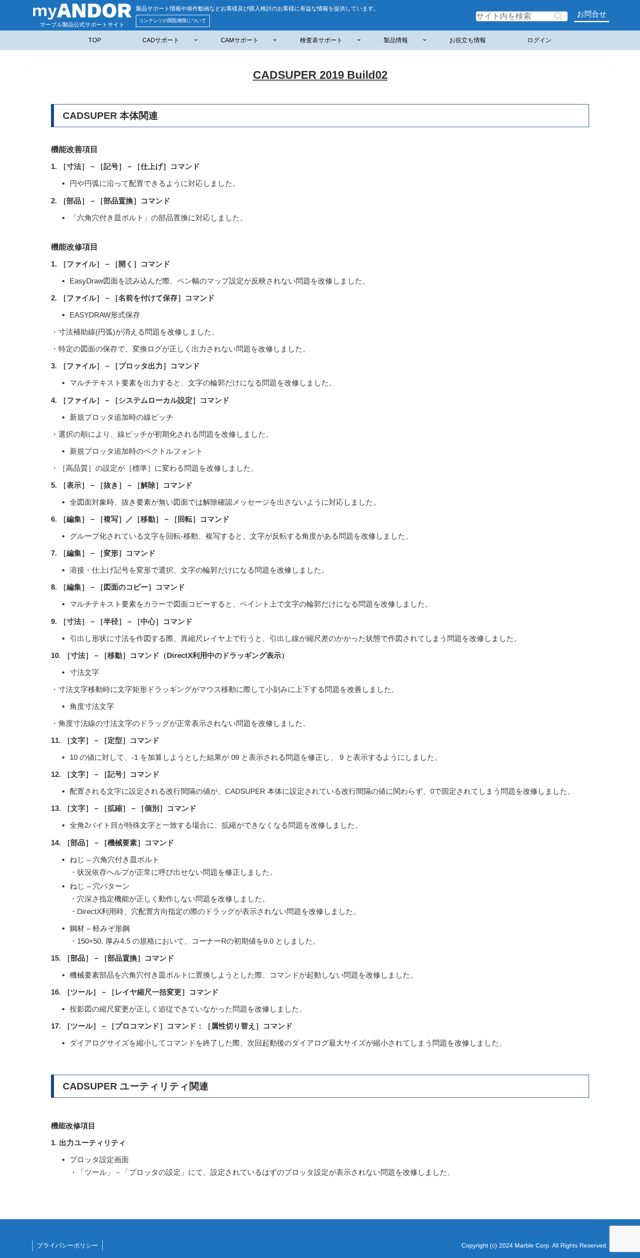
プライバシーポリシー (67, 1245)
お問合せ (591, 14)
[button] (558, 16)
